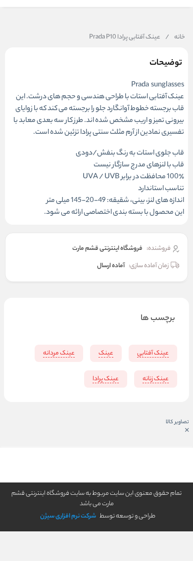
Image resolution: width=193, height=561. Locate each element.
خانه (175, 37)
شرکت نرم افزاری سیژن (68, 516)
